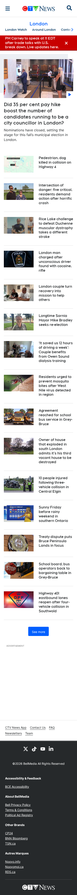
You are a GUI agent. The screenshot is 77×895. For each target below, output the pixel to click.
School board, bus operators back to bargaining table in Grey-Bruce (55, 570)
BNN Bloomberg (16, 838)
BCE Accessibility (17, 786)
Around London (44, 29)
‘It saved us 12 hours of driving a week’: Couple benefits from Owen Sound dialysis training (56, 352)
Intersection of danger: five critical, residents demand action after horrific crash (55, 194)
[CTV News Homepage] (38, 8)
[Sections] (7, 8)
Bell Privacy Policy (18, 805)
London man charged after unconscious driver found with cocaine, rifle (55, 261)
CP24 (9, 833)
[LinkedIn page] (51, 748)
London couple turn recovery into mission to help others (55, 293)
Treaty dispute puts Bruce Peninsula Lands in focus (55, 541)
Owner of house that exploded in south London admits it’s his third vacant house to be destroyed (55, 451)
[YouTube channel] (42, 748)
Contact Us (38, 727)
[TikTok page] (34, 748)
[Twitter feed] (25, 748)
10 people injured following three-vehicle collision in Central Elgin (54, 484)
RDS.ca (10, 872)
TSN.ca (10, 843)
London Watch (16, 29)
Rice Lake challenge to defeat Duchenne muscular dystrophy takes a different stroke (56, 228)
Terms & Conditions (18, 810)
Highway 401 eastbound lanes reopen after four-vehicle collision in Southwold (54, 602)
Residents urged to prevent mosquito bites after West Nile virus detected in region (55, 386)
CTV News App (16, 727)
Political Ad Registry (19, 815)
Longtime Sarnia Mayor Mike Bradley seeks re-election (55, 320)
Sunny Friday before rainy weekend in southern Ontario (53, 514)
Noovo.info (12, 861)
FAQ (52, 727)
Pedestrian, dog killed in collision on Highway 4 (55, 162)
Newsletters (13, 733)
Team (29, 733)
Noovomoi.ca (14, 867)
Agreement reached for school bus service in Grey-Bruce (55, 417)
